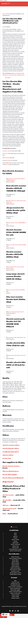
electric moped (15, 596)
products (8, 160)
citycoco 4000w (7, 153)
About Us (15, 536)
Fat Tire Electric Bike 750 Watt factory (15, 75)
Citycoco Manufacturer (11, 471)
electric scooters (15, 563)
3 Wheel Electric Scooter (15, 574)
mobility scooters (15, 598)
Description (8, 77)
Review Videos (15, 561)
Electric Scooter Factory (11, 466)
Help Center (8, 481)
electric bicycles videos (11, 448)
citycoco (5, 505)
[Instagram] (15, 611)
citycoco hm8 (15, 547)
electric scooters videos (11, 445)
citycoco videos (8, 455)
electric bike (7, 500)
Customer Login (15, 582)
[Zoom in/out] (12, 615)
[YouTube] (18, 611)
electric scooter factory (15, 550)
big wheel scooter (15, 571)
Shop (4, 514)
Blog (15, 580)
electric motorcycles (15, 568)
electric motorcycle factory (15, 591)
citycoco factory (15, 564)
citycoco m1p (15, 546)
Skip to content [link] (3, 0)
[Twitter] (12, 611)
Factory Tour (7, 458)
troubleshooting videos (11, 452)
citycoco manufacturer (15, 588)
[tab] (15, 77)
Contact (15, 538)
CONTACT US (6, 164)
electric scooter (7, 151)
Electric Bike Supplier (10, 474)
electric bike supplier (15, 590)
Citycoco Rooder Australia (15, 558)
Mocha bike (6, 157)
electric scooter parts (15, 593)
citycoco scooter (15, 594)
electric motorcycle (9, 508)
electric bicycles (15, 566)
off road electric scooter (15, 572)
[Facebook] (10, 611)
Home (4, 13)
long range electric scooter (15, 549)
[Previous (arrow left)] (1, 617)
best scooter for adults (15, 569)
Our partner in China (15, 585)
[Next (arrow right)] (5, 617)
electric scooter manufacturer (15, 586)
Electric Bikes (15, 560)
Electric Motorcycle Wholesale (13, 478)
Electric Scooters (15, 557)
